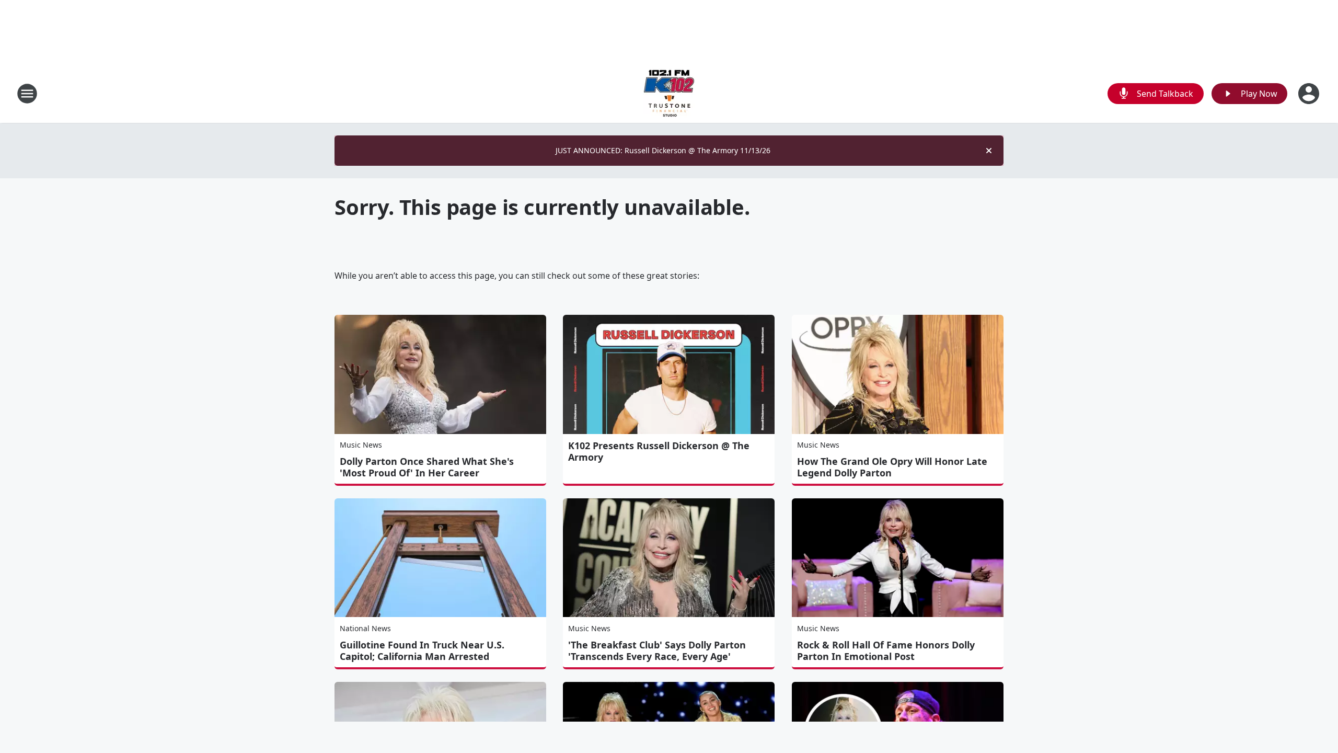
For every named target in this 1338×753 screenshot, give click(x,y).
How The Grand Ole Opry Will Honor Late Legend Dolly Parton (892, 466)
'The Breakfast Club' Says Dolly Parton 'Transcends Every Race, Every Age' (657, 650)
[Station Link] (669, 93)
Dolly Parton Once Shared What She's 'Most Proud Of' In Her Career (427, 466)
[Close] (989, 150)
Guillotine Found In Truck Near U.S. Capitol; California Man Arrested (422, 650)
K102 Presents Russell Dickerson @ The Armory (658, 451)
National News (365, 628)
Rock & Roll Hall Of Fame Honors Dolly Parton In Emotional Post (886, 650)
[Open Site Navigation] (27, 93)
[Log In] (1309, 93)
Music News (361, 445)
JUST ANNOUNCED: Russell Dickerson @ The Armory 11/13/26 (663, 150)
